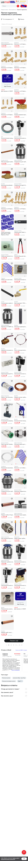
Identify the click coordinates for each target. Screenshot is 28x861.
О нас (23, 6)
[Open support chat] (24, 852)
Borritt (15, 419)
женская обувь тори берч (19, 677)
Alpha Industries (5, 42)
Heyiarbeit (16, 537)
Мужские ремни (6, 677)
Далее (21, 645)
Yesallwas (3, 466)
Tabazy (16, 254)
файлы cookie (16, 858)
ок (24, 858)
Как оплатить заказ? (7, 696)
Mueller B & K (4, 160)
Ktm (15, 348)
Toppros (3, 278)
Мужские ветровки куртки (8, 681)
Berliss (2, 607)
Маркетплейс (4, 9)
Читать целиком (15, 670)
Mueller (16, 113)
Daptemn (16, 42)
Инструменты (12, 9)
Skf (2, 136)
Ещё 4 (19, 681)
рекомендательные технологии (8, 859)
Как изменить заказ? (7, 692)
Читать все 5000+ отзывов (21, 650)
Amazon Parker (18, 136)
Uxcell (2, 301)
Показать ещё (14, 640)
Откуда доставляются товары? (10, 689)
